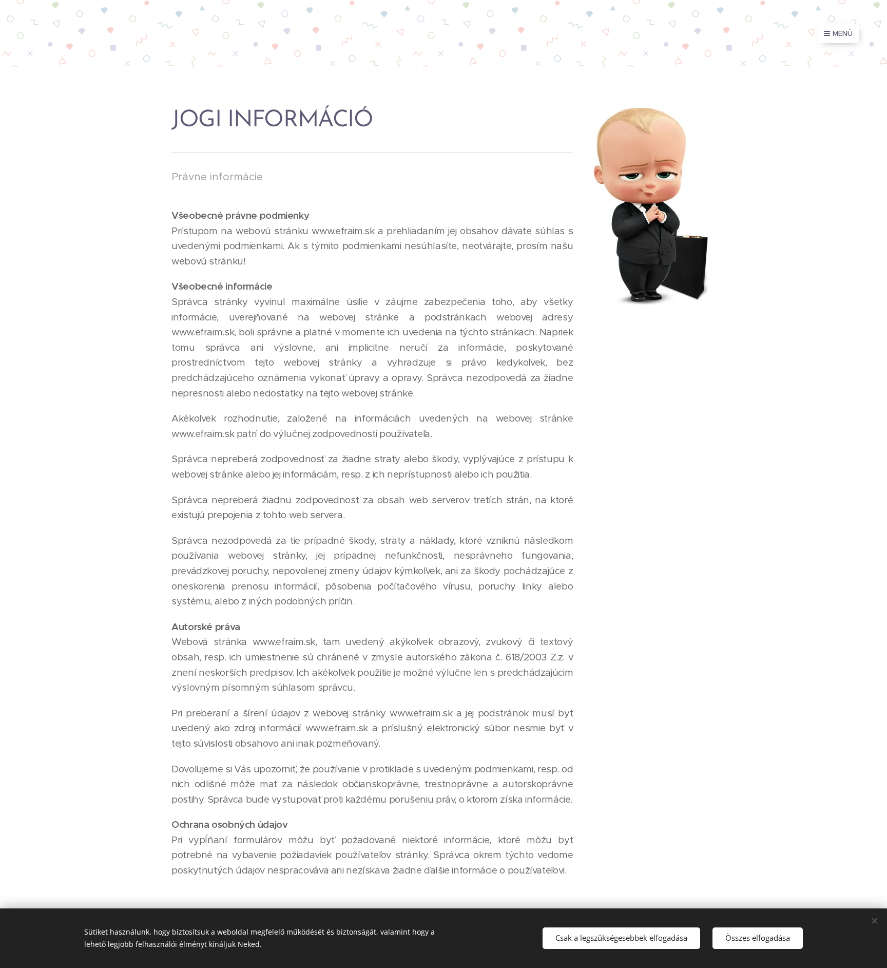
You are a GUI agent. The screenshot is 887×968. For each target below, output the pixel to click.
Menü (843, 33)
